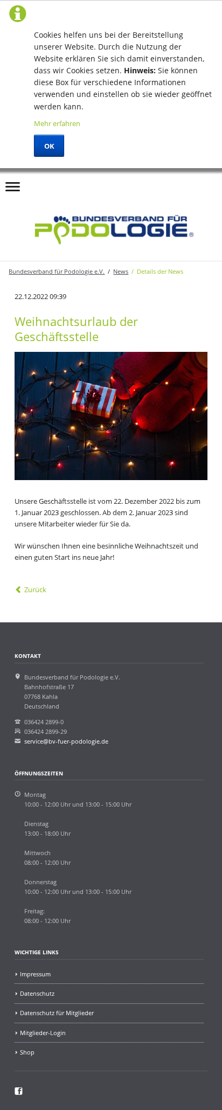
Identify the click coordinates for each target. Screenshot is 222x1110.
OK (49, 146)
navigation (12, 189)
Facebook (55, 182)
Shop (27, 1052)
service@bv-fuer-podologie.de (66, 741)
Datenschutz (37, 993)
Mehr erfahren (57, 123)
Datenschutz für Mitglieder (57, 1013)
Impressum (35, 974)
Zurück (35, 589)
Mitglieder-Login (43, 1033)
